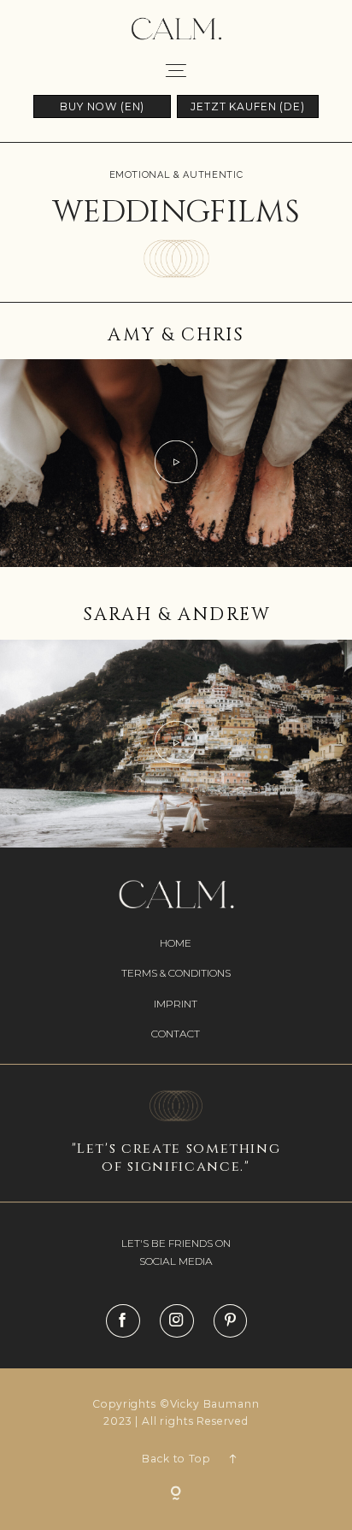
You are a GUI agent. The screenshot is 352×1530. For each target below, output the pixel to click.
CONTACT (175, 1033)
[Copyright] (176, 1494)
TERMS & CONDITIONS (176, 972)
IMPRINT (175, 1003)
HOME (175, 942)
